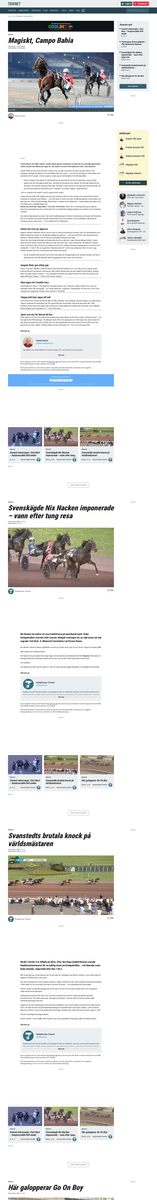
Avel (78, 10)
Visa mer (61, 355)
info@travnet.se (41, 685)
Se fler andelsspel (133, 183)
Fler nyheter (133, 86)
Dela (111, 115)
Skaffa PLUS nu (138, 1192)
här (67, 370)
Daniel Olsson (42, 340)
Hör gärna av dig (52, 362)
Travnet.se (11, 16)
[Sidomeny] (83, 10)
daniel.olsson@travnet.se (44, 343)
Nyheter (54, 10)
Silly (64, 10)
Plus (45, 10)
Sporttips (36, 10)
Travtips (12, 10)
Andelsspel (24, 10)
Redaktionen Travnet (45, 682)
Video (71, 10)
